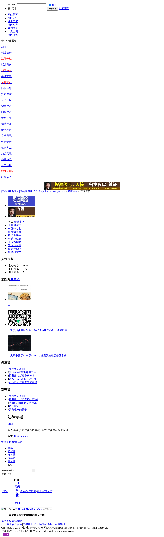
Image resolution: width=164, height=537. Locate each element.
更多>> (15, 279)
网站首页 (13, 14)
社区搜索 (13, 35)
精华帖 (11, 451)
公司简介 (6, 524)
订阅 (10, 424)
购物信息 (6, 88)
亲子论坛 (6, 100)
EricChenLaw (21, 436)
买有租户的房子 (18, 409)
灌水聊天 (6, 129)
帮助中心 (49, 524)
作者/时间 (25, 491)
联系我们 (38, 524)
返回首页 (6, 442)
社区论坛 (13, 18)
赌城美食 (6, 64)
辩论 (5, 491)
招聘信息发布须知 (26, 509)
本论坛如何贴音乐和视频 (23, 382)
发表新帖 (17, 442)
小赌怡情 (6, 159)
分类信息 (6, 165)
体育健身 (6, 141)
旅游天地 (6, 153)
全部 (10, 448)
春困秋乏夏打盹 (18, 369)
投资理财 (6, 94)
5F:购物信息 (14, 238)
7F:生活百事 (14, 245)
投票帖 (11, 458)
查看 (39, 491)
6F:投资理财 (14, 242)
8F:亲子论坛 (14, 248)
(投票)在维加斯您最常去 (22, 372)
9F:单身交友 (14, 252)
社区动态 (6, 177)
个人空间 (13, 31)
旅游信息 (13, 28)
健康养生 (6, 147)
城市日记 (13, 21)
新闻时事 (6, 46)
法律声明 (28, 524)
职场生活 (6, 112)
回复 (33, 491)
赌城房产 (6, 52)
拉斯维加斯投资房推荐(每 (23, 375)
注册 (54, 5)
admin (39, 509)
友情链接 (60, 524)
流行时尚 (6, 118)
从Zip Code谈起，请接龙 (23, 379)
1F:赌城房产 (14, 225)
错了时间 (14, 406)
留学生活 (6, 106)
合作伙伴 (17, 524)
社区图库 (13, 24)
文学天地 (6, 135)
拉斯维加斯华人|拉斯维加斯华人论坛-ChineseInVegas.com (33, 191)
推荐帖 (11, 454)
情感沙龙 (6, 123)
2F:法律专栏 (14, 228)
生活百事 (6, 76)
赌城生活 (72, 191)
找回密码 (64, 8)
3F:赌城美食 (14, 232)
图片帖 (11, 461)
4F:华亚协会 (14, 235)
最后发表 (47, 491)
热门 (17, 503)
